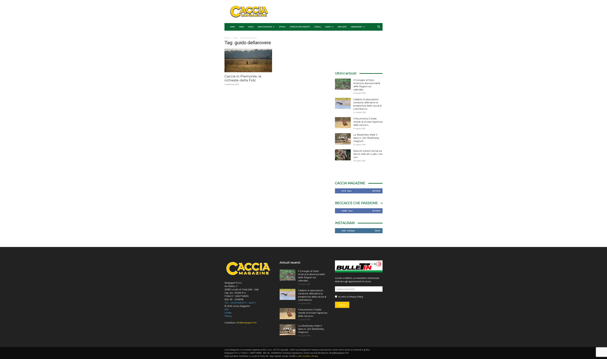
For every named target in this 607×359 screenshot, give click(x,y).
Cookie (228, 312)
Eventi (328, 27)
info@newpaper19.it (246, 322)
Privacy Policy (356, 296)
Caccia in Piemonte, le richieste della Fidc (242, 78)
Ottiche (282, 27)
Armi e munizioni (265, 27)
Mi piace (376, 191)
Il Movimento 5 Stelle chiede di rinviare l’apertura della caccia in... (368, 121)
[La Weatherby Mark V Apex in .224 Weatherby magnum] (343, 138)
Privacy (228, 315)
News (241, 27)
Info (226, 309)
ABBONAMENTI (356, 27)
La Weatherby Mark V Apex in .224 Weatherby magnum (366, 138)
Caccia (250, 27)
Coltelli (317, 27)
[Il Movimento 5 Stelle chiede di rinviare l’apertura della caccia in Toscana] (343, 122)
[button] (379, 27)
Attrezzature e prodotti (300, 27)
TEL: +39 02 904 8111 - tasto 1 (240, 302)
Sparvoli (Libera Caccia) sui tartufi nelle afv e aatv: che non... (368, 154)
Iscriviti (342, 305)
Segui (377, 230)
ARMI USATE (342, 27)
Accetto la (343, 296)
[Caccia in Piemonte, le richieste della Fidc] (248, 60)
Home (232, 27)
